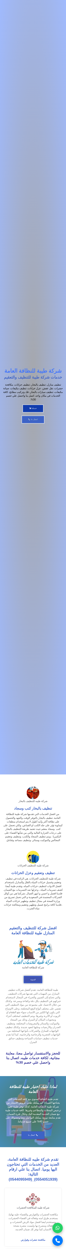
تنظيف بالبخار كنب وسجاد (33, 808)
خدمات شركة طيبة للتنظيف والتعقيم (33, 377)
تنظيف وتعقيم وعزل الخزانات (33, 873)
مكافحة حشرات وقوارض (33, 1240)
